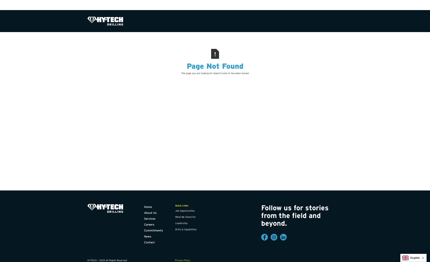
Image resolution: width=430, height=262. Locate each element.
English (415, 257)
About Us (150, 212)
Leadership (181, 223)
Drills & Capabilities (186, 229)
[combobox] (413, 258)
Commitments (153, 230)
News (147, 236)
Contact (149, 242)
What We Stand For (185, 217)
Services (149, 218)
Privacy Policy (182, 260)
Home (148, 206)
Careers (149, 224)
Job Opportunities (185, 210)
